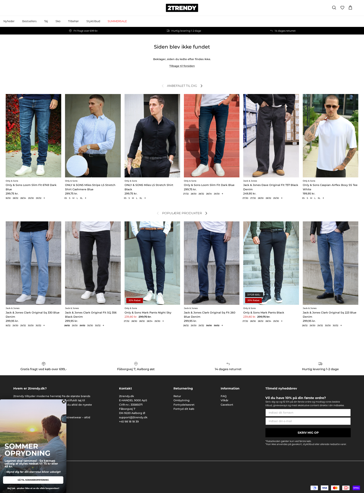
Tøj (46, 21)
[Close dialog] (64, 401)
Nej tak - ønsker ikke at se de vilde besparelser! (33, 488)
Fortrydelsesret (184, 404)
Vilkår (224, 400)
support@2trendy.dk (133, 417)
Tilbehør (73, 21)
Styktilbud (93, 21)
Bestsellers (29, 21)
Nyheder (9, 21)
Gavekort (227, 404)
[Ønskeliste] (342, 7)
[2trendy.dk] (182, 8)
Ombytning (181, 400)
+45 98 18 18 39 (129, 421)
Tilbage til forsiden (182, 66)
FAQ (224, 396)
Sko (58, 21)
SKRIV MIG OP (308, 432)
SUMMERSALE (117, 21)
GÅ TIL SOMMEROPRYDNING (33, 480)
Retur (177, 396)
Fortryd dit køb (183, 409)
